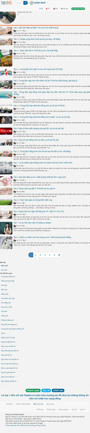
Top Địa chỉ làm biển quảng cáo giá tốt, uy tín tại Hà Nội (39, 128)
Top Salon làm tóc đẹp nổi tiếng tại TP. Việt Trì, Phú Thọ (39, 211)
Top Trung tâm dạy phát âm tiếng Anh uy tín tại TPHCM (39, 106)
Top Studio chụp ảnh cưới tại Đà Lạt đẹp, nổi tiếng (37, 39)
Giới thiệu (9, 404)
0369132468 (17, 419)
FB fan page (51, 409)
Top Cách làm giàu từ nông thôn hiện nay (33, 200)
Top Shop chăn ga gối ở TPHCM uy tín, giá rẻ (34, 188)
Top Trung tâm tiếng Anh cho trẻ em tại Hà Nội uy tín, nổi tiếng (42, 151)
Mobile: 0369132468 (23, 404)
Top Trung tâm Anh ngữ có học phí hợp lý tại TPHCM (38, 69)
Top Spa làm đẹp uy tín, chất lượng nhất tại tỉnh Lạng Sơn (40, 177)
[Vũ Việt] (15, 31)
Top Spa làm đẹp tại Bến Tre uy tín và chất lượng (36, 28)
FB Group (40, 409)
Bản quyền (50, 404)
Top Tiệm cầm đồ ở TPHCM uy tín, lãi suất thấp (36, 50)
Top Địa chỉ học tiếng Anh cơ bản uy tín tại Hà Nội (36, 140)
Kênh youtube (63, 409)
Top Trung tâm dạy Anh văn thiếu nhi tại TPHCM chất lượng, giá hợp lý (45, 81)
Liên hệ (82, 409)
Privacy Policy (41, 425)
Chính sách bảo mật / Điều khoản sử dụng (20, 425)
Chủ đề (74, 409)
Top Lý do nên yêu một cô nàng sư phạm (32, 223)
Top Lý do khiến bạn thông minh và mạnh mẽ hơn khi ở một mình (43, 163)
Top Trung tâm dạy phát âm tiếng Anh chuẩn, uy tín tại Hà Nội (42, 117)
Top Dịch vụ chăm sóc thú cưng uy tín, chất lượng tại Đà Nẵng (42, 237)
